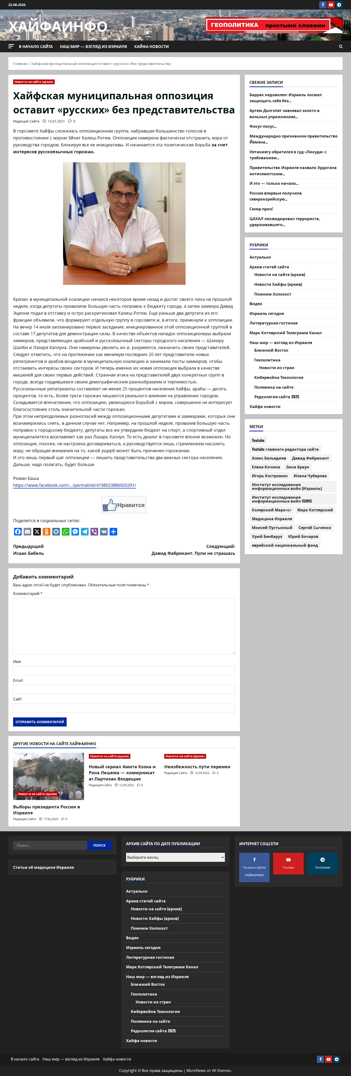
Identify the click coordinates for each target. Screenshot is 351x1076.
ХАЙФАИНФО (58, 25)
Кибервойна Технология (278, 377)
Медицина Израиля (272, 518)
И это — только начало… (274, 183)
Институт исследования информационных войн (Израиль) (287, 486)
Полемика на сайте (273, 387)
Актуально (260, 257)
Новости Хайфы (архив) (278, 284)
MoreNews (196, 1070)
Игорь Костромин (270, 475)
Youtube (258, 440)
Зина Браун (297, 467)
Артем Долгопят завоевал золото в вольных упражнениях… (284, 113)
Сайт (17, 699)
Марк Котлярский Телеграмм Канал (286, 332)
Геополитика (267, 359)
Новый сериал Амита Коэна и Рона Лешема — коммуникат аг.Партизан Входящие (122, 772)
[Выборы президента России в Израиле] (48, 776)
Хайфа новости (151, 46)
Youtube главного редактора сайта (285, 449)
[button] (11, 46)
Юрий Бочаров (303, 536)
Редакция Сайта (26, 121)
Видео (256, 303)
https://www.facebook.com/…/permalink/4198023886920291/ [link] (74, 485)
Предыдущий (28, 549)
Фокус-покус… (263, 126)
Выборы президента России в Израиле (46, 809)
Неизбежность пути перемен (197, 766)
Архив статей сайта (269, 266)
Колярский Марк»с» (271, 510)
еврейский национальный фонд (285, 545)
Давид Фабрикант (310, 458)
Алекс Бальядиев (269, 458)
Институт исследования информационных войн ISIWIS (282, 499)
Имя (17, 661)
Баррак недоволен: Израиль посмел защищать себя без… (286, 97)
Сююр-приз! (261, 209)
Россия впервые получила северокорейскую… (276, 196)
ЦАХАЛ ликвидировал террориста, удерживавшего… (285, 221)
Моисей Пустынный (272, 527)
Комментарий (28, 593)
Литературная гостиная (274, 323)
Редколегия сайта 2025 (276, 396)
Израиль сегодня (267, 313)
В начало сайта (36, 46)
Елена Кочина (266, 467)
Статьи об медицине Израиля (43, 867)
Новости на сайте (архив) (34, 82)
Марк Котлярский (315, 510)
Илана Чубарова (310, 475)
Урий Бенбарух (267, 536)
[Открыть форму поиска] (341, 46)
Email (18, 680)
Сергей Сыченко (314, 527)
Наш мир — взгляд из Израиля (93, 46)
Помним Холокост (272, 294)
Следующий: (193, 549)
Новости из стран (276, 367)
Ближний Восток (271, 350)
